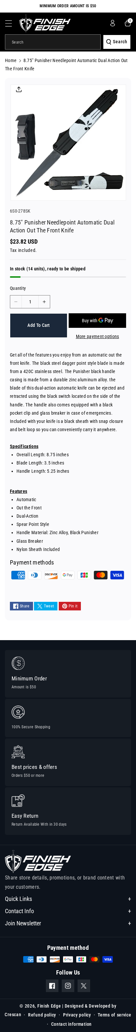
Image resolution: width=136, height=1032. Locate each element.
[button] (12, 23)
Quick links (18, 898)
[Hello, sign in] (112, 23)
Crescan (13, 1014)
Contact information (71, 1024)
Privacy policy (77, 1014)
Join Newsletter (23, 923)
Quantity (18, 288)
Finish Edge (49, 1006)
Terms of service (114, 1014)
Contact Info (19, 911)
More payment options (97, 336)
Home (11, 60)
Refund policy (42, 1014)
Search (120, 41)
